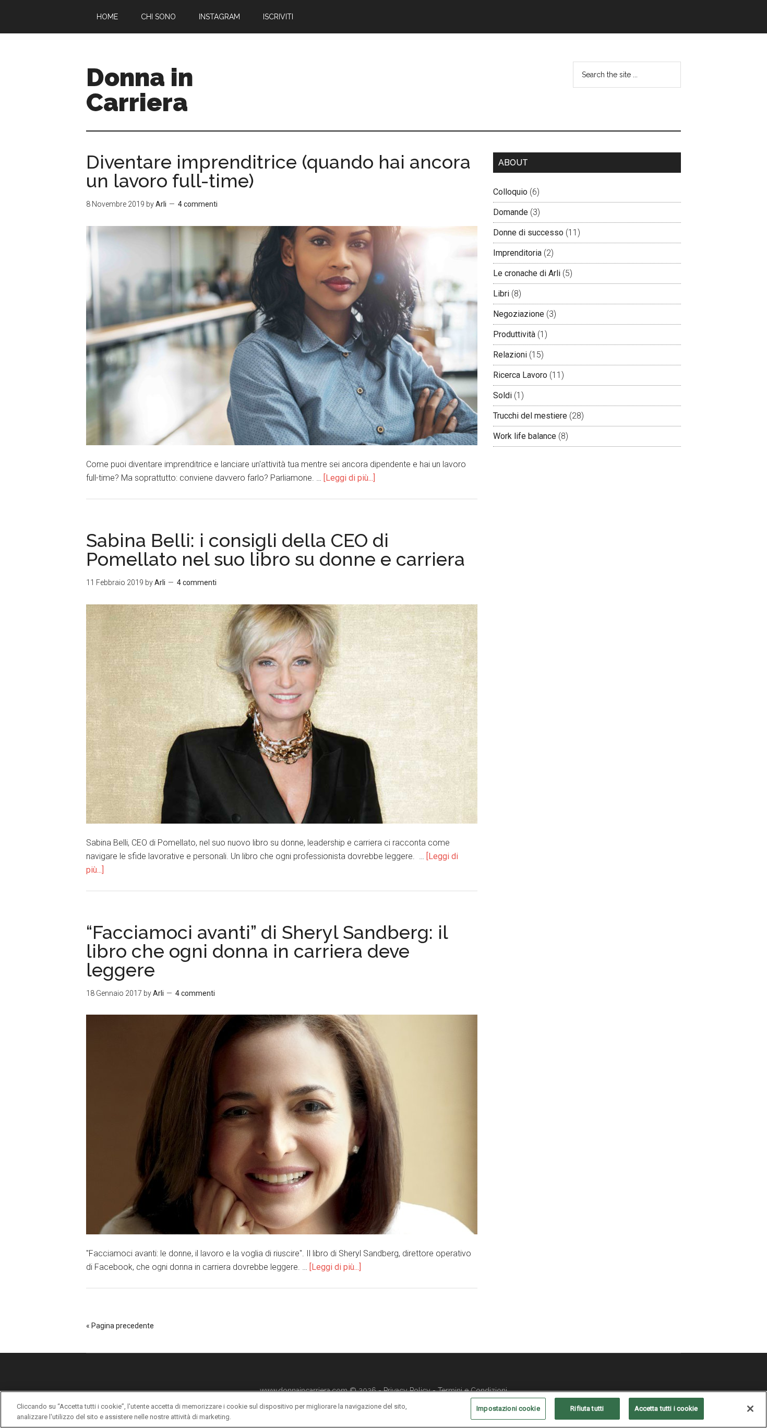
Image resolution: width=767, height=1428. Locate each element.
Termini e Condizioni (472, 1390)
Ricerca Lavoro (520, 375)
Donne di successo (528, 232)
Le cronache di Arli (526, 273)
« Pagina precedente (120, 1326)
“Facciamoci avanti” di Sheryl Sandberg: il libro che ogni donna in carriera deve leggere (267, 951)
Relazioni (510, 355)
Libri (501, 294)
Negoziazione (518, 314)
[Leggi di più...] (349, 478)
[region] (383, 1409)
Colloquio (510, 192)
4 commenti (198, 204)
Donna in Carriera (139, 90)
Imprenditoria (517, 253)
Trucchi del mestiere (530, 416)
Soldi (502, 395)
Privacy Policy (407, 1390)
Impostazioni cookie (508, 1408)
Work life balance (524, 436)
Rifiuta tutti (587, 1408)
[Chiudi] (750, 1408)
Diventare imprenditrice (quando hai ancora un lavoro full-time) (278, 171)
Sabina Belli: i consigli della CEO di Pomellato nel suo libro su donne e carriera (275, 549)
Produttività (514, 334)
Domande (510, 212)
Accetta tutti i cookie (666, 1408)
